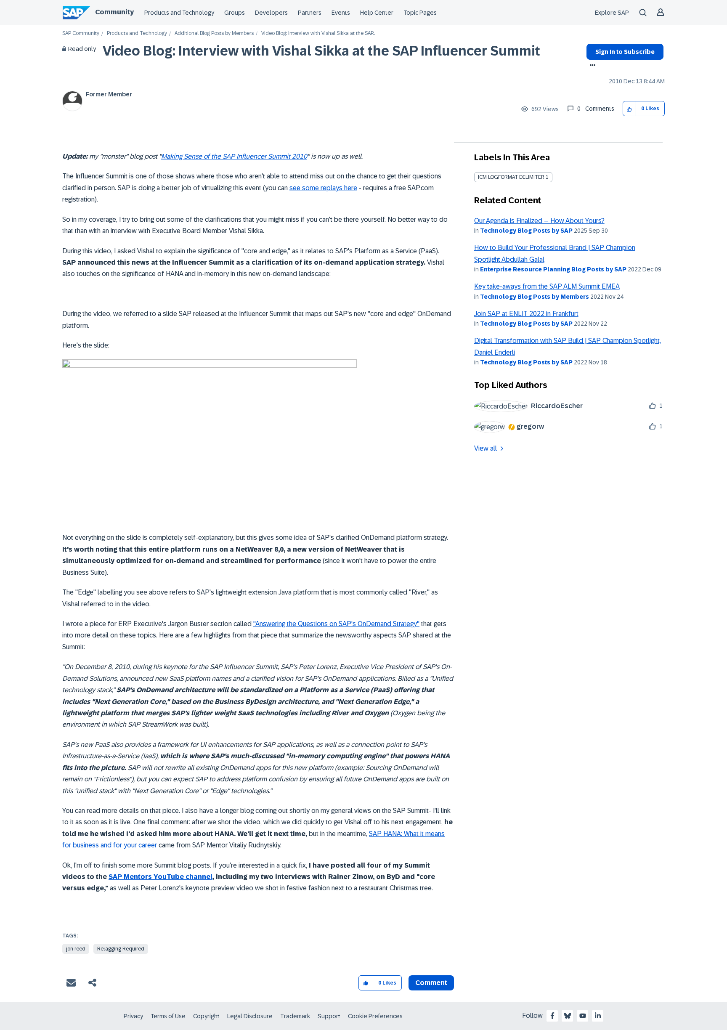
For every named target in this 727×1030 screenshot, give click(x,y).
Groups (234, 12)
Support (329, 1016)
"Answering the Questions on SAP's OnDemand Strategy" (336, 623)
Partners (309, 12)
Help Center (376, 12)
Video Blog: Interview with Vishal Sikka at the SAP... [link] (318, 33)
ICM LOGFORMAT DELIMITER (511, 177)
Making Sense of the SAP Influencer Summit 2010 (234, 156)
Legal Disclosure (250, 1016)
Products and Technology (179, 12)
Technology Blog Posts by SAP (526, 230)
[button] (629, 108)
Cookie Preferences (375, 1016)
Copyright (206, 1016)
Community (114, 12)
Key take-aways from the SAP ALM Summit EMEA (547, 286)
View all (485, 448)
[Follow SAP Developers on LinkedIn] (597, 1015)
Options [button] (590, 66)
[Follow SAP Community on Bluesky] (567, 1015)
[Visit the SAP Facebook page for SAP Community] (552, 1015)
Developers (271, 12)
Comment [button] (431, 982)
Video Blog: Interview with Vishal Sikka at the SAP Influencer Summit (321, 50)
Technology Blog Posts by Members (534, 296)
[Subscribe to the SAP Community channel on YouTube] (582, 1015)
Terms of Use (168, 1016)
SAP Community (80, 33)
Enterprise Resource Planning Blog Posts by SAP (553, 269)
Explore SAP (612, 12)
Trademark (295, 1016)
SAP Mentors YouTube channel (160, 876)
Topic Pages (420, 12)
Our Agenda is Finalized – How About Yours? (539, 220)
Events (341, 12)
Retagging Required (120, 949)
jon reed (75, 949)
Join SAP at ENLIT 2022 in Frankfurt (526, 313)
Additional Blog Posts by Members (214, 33)
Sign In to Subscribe (625, 51)
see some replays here (323, 187)
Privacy (133, 1016)
